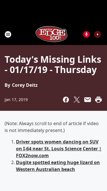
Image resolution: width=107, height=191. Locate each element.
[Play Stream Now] (97, 34)
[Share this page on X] (77, 100)
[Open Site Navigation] (8, 34)
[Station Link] (52, 34)
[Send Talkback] (86, 34)
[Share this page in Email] (88, 100)
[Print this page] (98, 100)
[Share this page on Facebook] (66, 100)
